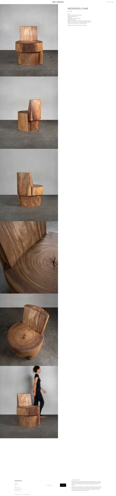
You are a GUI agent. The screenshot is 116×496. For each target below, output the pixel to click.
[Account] (109, 2)
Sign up (63, 485)
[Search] (107, 2)
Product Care (17, 487)
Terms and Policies (26, 494)
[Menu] (3, 2)
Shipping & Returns (18, 489)
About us (16, 483)
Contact (16, 484)
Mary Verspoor (19, 494)
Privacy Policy (17, 490)
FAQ (15, 486)
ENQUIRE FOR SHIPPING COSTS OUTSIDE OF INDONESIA (77, 25)
